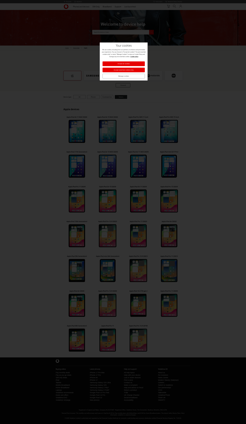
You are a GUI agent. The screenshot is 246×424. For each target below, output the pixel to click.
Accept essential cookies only (123, 70)
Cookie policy (134, 56)
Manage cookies (123, 76)
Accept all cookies (124, 64)
